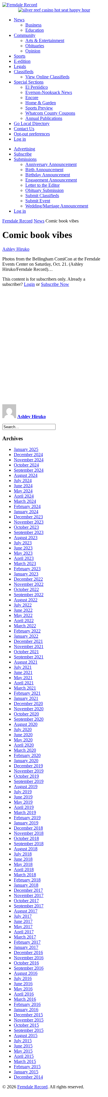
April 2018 (24, 869)
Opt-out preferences (32, 133)
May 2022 (23, 615)
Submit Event (37, 200)
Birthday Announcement (47, 174)
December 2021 (28, 641)
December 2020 (28, 703)
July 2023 (23, 542)
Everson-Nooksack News (48, 92)
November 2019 (28, 771)
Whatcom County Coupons (50, 113)
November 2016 (28, 957)
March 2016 (25, 999)
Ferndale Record (17, 220)
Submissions (25, 159)
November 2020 (28, 708)
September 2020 (28, 719)
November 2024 (28, 459)
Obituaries (34, 45)
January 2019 (26, 822)
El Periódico (36, 87)
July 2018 (23, 853)
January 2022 (26, 636)
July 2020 (23, 729)
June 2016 (23, 983)
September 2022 (28, 594)
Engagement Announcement (51, 180)
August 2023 (25, 537)
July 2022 (23, 605)
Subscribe (23, 154)
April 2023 (24, 558)
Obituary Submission (44, 190)
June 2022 (23, 610)
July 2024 (23, 480)
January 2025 (26, 449)
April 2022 (24, 620)
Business (33, 24)
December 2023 (28, 516)
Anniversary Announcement (51, 164)
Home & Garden (40, 102)
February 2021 (27, 693)
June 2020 (23, 734)
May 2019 (23, 802)
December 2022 (28, 579)
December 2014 (28, 1077)
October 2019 (26, 776)
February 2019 (27, 817)
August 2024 (25, 475)
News (19, 19)
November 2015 (28, 1019)
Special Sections (28, 82)
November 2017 (28, 895)
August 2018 (25, 848)
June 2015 (23, 1045)
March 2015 (25, 1061)
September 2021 (28, 656)
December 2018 (28, 828)
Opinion (32, 50)
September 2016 (28, 968)
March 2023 (25, 563)
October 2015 (26, 1025)
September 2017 (28, 905)
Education (34, 30)
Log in (20, 139)
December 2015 (28, 1014)
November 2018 (28, 833)
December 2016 (28, 952)
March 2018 (25, 874)
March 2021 (25, 688)
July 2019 (23, 791)
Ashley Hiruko (15, 249)
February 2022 (27, 630)
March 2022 (25, 625)
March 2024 (25, 501)
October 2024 (26, 464)
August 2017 (25, 911)
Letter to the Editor (42, 185)
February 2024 (27, 506)
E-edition (22, 61)
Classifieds (23, 71)
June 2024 (23, 485)
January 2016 (26, 1009)
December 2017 (28, 890)
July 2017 (23, 916)
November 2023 (28, 522)
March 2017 (25, 936)
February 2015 (27, 1066)
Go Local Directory (32, 123)
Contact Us (24, 128)
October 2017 (26, 900)
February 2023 (27, 568)
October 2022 (26, 589)
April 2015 (24, 1056)
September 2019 (28, 781)
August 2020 (25, 724)
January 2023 (26, 573)
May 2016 (23, 988)
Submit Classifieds (42, 195)
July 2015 (23, 1040)
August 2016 (25, 973)
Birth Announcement (44, 169)
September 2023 (28, 532)
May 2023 (23, 553)
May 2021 (23, 677)
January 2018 (26, 885)
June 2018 (23, 859)
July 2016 (23, 978)
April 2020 (24, 745)
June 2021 (23, 672)
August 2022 (25, 599)
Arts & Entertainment (44, 40)
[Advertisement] (54, 346)
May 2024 (23, 490)
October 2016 (26, 962)
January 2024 (26, 511)
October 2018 (26, 838)
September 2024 (28, 470)
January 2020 (26, 760)
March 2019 (25, 812)
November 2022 (28, 584)
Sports (19, 56)
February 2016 (27, 1004)
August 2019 (25, 786)
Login (29, 284)
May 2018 (23, 864)
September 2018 (28, 843)
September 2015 (28, 1030)
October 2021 (26, 651)
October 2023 (26, 527)
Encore (31, 97)
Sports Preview (39, 107)
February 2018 (27, 879)
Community (24, 35)
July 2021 (23, 667)
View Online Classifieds (47, 76)
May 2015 (23, 1051)
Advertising (24, 148)
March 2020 (25, 750)
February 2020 (27, 755)
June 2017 (23, 921)
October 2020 (26, 713)
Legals (20, 66)
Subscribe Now (55, 284)
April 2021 (24, 682)
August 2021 (25, 662)
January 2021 (26, 698)
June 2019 (23, 796)
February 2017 (27, 942)
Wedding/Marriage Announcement (56, 205)
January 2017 (26, 947)
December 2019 (28, 765)
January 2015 (26, 1071)
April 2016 (24, 994)
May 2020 (23, 739)
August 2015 (25, 1035)
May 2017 (23, 926)
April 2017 (24, 931)
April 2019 (24, 807)
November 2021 (28, 646)
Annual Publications (43, 118)
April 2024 (24, 496)
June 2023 (23, 547)
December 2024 (28, 454)
